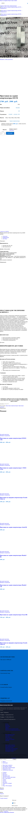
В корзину (10, 133)
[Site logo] (12, 5)
